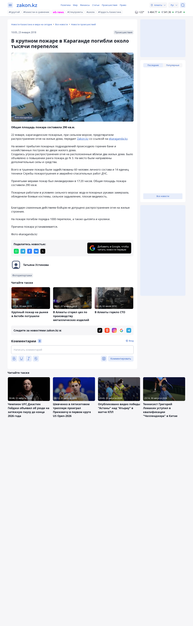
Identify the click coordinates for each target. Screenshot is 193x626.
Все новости (61, 24)
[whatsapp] (16, 251)
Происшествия (109, 5)
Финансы (85, 5)
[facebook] (29, 251)
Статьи (95, 5)
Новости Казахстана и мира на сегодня (31, 24)
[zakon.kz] (27, 5)
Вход (131, 340)
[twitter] (43, 251)
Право (123, 5)
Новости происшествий (83, 24)
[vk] (36, 251)
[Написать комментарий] (72, 349)
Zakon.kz (82, 138)
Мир (75, 5)
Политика (66, 5)
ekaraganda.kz (118, 138)
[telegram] (23, 251)
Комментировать (121, 358)
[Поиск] (182, 5)
